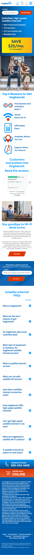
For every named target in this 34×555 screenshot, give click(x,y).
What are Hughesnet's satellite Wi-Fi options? (14, 438)
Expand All (28, 300)
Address (5, 9)
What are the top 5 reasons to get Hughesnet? (11, 319)
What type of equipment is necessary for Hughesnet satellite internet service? (14, 349)
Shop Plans (17, 254)
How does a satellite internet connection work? (12, 392)
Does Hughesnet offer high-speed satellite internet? (13, 408)
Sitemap (8, 536)
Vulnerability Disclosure (20, 536)
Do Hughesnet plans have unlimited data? (15, 333)
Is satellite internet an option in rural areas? (13, 451)
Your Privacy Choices (15, 538)
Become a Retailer (25, 534)
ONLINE (18, 474)
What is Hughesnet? (12, 305)
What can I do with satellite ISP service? (12, 378)
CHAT (22, 4)
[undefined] (17, 3)
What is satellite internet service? (14, 365)
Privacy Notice (12, 534)
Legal (4, 534)
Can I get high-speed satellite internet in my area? (13, 424)
